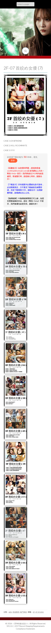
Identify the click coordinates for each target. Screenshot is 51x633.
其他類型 (16, 612)
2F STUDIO (39, 612)
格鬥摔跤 (23, 612)
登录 (13, 160)
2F (34, 612)
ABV (10, 612)
